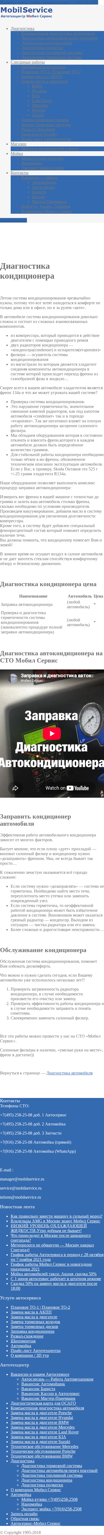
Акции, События (45, 206)
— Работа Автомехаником (57, 1379)
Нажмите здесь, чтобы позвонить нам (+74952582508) (49, 2)
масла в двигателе (44, 81)
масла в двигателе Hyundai (42, 1417)
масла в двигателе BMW (40, 1422)
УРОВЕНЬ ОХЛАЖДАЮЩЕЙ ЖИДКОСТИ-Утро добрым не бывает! (49, 1228)
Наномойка (31, 163)
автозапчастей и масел (50, 148)
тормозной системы (51, 57)
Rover (42, 100)
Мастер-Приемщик (49, 201)
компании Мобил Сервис (46, 211)
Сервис (36, 1523)
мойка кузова (42, 168)
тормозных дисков (45, 120)
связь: (25, 1518)
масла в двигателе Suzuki (40, 1441)
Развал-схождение (27, 1336)
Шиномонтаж (23, 1341)
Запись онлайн (13, 220)
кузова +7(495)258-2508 (49, 1499)
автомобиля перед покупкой (59, 38)
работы (28, 62)
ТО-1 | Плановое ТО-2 (51, 71)
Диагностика (22, 28)
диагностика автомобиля (58, 33)
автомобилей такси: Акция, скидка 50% (54, 1274)
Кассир (38, 196)
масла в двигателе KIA (38, 1437)
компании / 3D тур (30, 1355)
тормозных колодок (46, 124)
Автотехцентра (46, 139)
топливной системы (52, 52)
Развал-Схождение (38, 129)
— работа (39, 177)
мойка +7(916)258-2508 (51, 1509)
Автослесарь (43, 187)
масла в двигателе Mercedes (43, 1427)
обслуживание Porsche (43, 1451)
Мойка (17, 153)
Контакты (20, 172)
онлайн (24, 1513)
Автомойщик (44, 182)
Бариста (39, 192)
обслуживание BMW (42, 1456)
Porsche (38, 110)
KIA (36, 95)
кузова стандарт (42, 158)
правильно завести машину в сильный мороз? (56, 1216)
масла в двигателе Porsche (41, 1413)
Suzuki (38, 115)
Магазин (18, 144)
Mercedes (40, 105)
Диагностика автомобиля (69, 1073)
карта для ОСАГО (43, 1403)
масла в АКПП (41, 76)
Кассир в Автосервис (50, 1393)
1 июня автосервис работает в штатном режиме (56, 1278)
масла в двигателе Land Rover (45, 1432)
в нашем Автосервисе (40, 1374)
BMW (37, 86)
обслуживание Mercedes (44, 1446)
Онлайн (39, 134)
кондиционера (46, 43)
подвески (42, 47)
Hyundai (39, 91)
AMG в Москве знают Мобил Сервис (55, 1221)
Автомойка (21, 1345)
